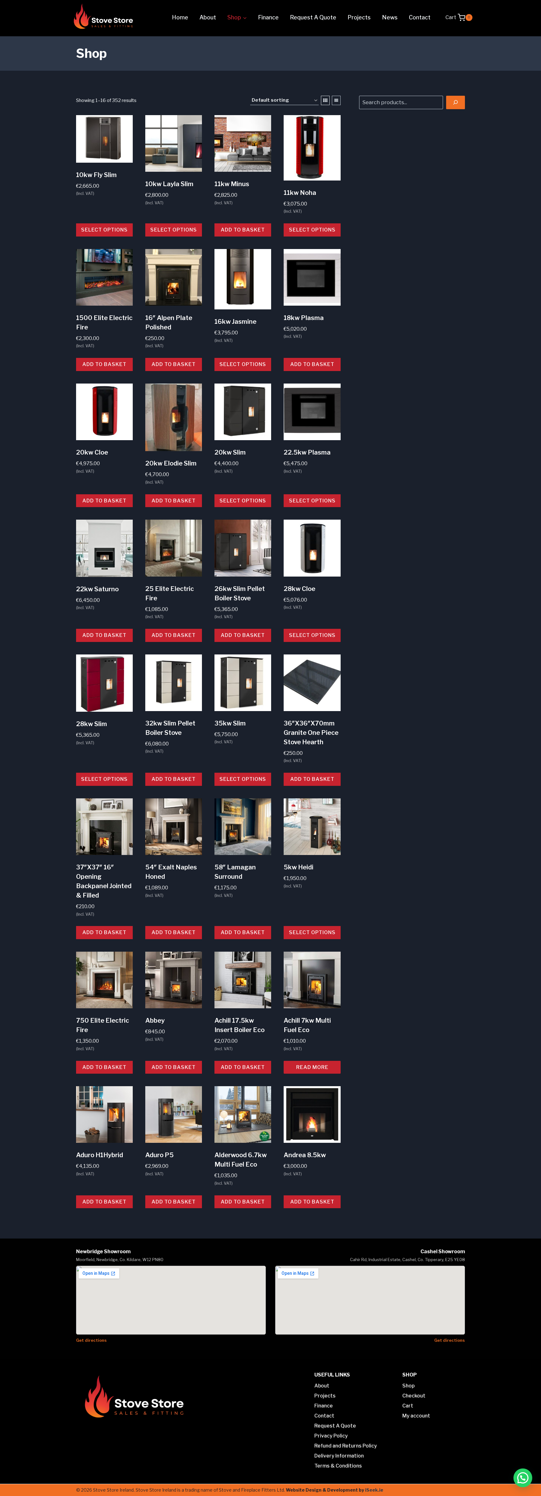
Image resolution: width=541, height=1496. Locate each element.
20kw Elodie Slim (171, 463)
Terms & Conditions (338, 1466)
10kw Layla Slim (169, 184)
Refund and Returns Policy (345, 1446)
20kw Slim (230, 452)
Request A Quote (313, 17)
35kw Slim (230, 723)
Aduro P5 (159, 1155)
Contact (419, 17)
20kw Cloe (92, 452)
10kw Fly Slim (96, 175)
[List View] (336, 100)
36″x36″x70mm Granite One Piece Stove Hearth (311, 733)
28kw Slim (91, 724)
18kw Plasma (304, 318)
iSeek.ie (374, 1490)
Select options (104, 230)
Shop (408, 1386)
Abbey (155, 1020)
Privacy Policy (331, 1436)
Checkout (413, 1396)
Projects (359, 17)
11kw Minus (231, 184)
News (390, 17)
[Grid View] (325, 100)
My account (416, 1416)
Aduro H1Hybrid (99, 1155)
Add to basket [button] (243, 230)
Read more (312, 1067)
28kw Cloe (299, 589)
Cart (407, 1406)
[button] (522, 1477)
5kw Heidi (298, 867)
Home (180, 17)
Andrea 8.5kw (305, 1155)
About (207, 17)
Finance (268, 17)
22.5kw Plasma (307, 452)
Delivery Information (339, 1456)
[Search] (455, 102)
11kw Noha (300, 192)
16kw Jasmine (235, 321)
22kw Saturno (97, 589)
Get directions (91, 1340)
